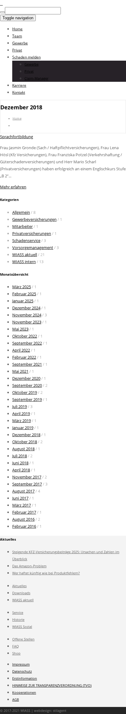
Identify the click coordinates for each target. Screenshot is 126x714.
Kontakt (18, 92)
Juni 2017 (20, 498)
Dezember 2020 (26, 378)
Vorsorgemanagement (32, 247)
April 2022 (21, 350)
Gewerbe (20, 43)
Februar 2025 (24, 294)
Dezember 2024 (26, 308)
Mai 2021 (20, 371)
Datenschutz (22, 671)
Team (17, 36)
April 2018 (21, 470)
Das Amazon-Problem (29, 566)
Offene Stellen (23, 639)
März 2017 (21, 505)
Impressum (21, 664)
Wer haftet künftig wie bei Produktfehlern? (46, 573)
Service (17, 612)
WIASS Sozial (22, 626)
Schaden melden (26, 57)
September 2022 (27, 343)
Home (17, 29)
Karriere (19, 85)
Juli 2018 (19, 456)
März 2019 (21, 420)
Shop (16, 653)
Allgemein (21, 212)
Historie (18, 619)
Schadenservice (26, 240)
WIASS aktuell (24, 254)
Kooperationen (24, 692)
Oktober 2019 (24, 392)
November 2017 (26, 477)
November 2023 (26, 322)
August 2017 (23, 491)
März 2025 (21, 286)
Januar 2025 (22, 301)
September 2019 (27, 399)
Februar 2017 (24, 512)
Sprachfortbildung (16, 136)
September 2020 (27, 385)
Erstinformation (24, 678)
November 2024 (26, 315)
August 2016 (23, 519)
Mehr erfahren (13, 187)
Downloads (21, 593)
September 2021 (27, 364)
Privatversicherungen (31, 233)
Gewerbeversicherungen (34, 219)
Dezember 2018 (26, 434)
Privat (17, 50)
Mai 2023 (20, 329)
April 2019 (21, 413)
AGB (15, 699)
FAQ (15, 646)
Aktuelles (19, 586)
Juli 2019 (19, 406)
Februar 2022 (24, 357)
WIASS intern (24, 261)
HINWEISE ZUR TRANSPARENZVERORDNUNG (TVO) (51, 685)
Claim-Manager (36, 78)
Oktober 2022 (24, 336)
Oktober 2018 (24, 441)
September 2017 (27, 484)
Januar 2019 (22, 427)
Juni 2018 (20, 463)
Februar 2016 (24, 526)
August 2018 (23, 448)
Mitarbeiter (22, 226)
